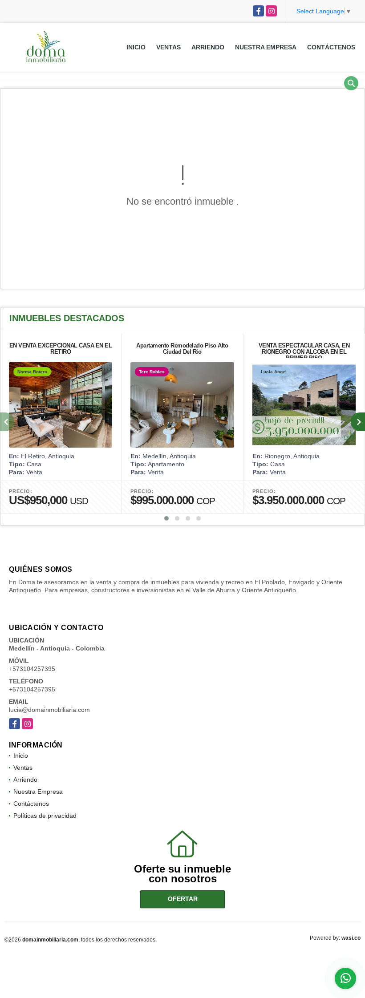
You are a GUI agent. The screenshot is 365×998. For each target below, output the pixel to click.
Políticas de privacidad (45, 815)
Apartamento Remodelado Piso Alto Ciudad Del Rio (182, 348)
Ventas (168, 47)
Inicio (136, 47)
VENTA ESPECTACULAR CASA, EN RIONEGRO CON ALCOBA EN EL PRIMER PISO (304, 351)
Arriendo (207, 47)
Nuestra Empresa (265, 47)
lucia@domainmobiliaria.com (49, 709)
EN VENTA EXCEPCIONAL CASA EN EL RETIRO (60, 348)
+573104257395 (32, 668)
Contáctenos (331, 47)
